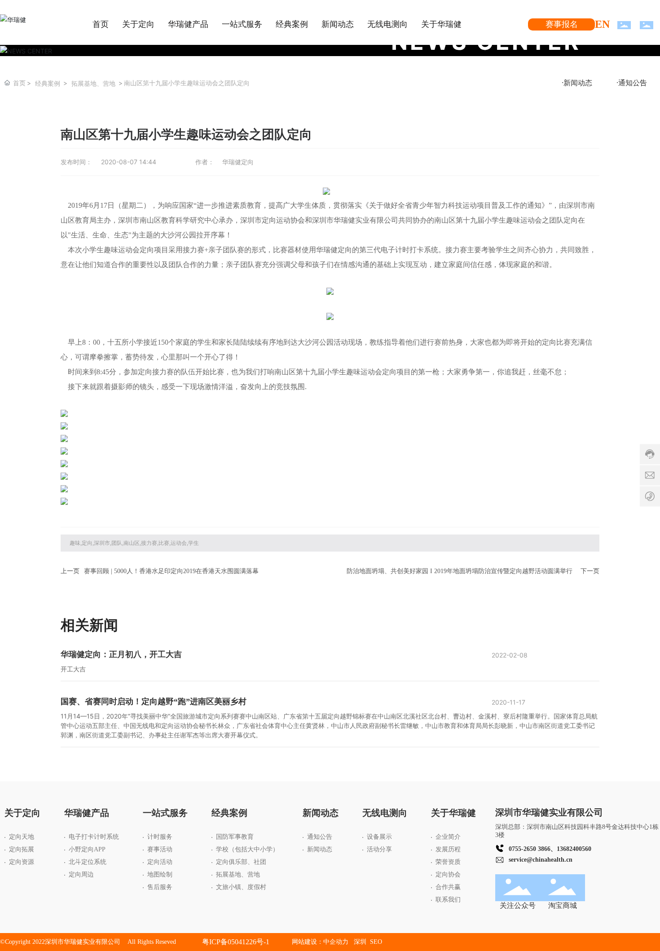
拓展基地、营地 (93, 83)
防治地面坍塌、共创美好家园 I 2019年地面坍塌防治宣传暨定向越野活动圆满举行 (459, 571)
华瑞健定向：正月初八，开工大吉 (121, 654)
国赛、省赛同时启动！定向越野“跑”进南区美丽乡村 (153, 701)
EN (602, 24)
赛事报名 (562, 24)
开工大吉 (73, 669)
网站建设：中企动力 (320, 941)
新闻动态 (577, 83)
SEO (376, 941)
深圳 (361, 941)
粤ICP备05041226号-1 (235, 942)
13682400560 (574, 849)
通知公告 (632, 83)
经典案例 (47, 83)
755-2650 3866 (531, 849)
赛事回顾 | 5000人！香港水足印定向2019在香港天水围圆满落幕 (171, 571)
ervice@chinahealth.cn (541, 859)
